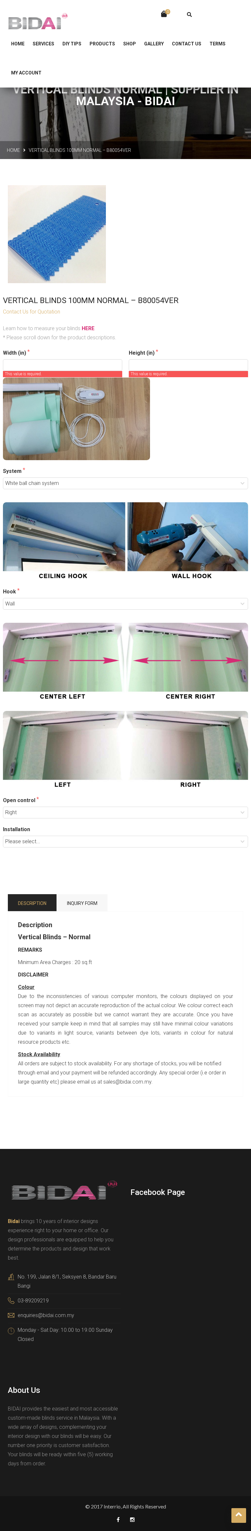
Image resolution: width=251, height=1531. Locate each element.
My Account (26, 72)
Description (32, 903)
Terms (217, 43)
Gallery (154, 43)
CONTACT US (186, 43)
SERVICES (43, 43)
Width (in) (15, 353)
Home (13, 150)
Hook (10, 591)
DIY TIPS (71, 43)
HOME (18, 43)
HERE (88, 328)
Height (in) (142, 353)
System (13, 471)
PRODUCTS (102, 43)
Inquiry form (82, 903)
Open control (20, 800)
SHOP (129, 43)
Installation (16, 829)
